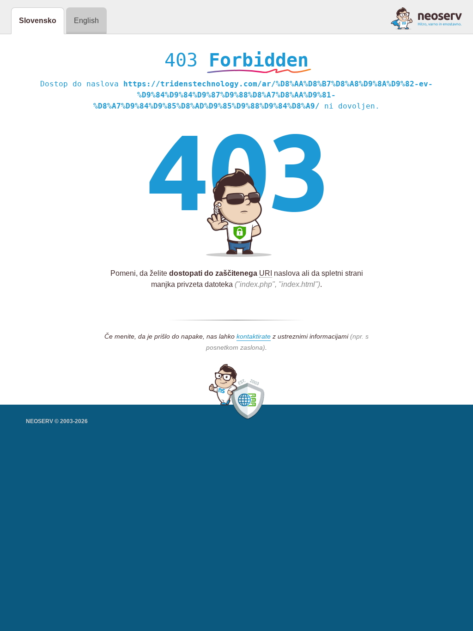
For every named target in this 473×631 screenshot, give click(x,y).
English (86, 20)
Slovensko (37, 20)
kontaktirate (253, 336)
